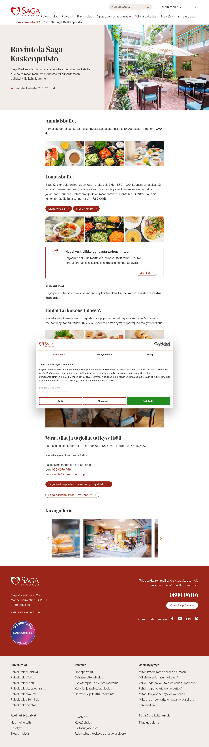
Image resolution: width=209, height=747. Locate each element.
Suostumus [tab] (58, 354)
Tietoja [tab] (150, 354)
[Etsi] (148, 7)
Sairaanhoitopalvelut (89, 677)
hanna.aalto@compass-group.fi (66, 474)
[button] (117, 538)
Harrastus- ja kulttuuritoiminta (94, 694)
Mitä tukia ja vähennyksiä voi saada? (163, 694)
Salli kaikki (148, 401)
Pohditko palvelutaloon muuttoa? (161, 688)
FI (186, 7)
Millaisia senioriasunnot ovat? (158, 677)
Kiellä (60, 401)
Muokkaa (103, 401)
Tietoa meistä (20, 733)
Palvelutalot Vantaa (23, 705)
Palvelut (67, 16)
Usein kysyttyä (149, 665)
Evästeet (81, 717)
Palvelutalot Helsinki (24, 672)
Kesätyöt (16, 728)
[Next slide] (160, 538)
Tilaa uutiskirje (149, 722)
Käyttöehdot (83, 722)
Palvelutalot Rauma (24, 694)
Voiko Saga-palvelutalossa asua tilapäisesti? (168, 683)
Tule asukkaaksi (146, 16)
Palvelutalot (49, 16)
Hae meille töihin (22, 722)
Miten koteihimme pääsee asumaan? (163, 672)
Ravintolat (84, 16)
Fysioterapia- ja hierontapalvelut (96, 683)
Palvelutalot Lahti (22, 683)
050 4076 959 (61, 469)
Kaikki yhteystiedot (24, 612)
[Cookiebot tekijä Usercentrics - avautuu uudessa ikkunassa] (156, 344)
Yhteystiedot (186, 16)
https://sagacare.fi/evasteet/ (55, 391)
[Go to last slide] (48, 538)
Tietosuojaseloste (86, 728)
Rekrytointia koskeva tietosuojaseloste (100, 733)
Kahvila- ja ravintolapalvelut (93, 688)
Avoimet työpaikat (23, 715)
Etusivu (16, 22)
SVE (195, 7)
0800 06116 (184, 594)
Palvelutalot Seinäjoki (25, 699)
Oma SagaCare (180, 605)
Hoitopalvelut (84, 672)
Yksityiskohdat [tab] (104, 354)
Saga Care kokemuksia (154, 715)
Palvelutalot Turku (23, 677)
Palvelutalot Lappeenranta (28, 688)
